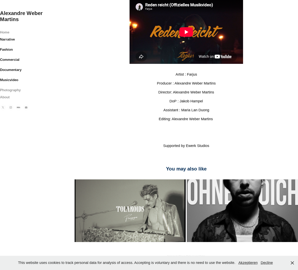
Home (4, 32)
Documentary (10, 70)
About (5, 97)
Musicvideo (9, 80)
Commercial (9, 60)
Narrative (7, 39)
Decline (267, 263)
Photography (10, 90)
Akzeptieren (248, 263)
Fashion (6, 49)
